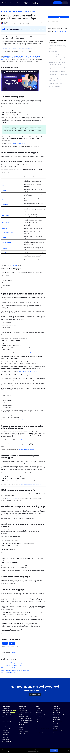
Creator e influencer (23, 722)
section (3, 180)
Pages (33, 11)
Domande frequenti (40, 714)
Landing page (5, 734)
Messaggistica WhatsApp (7, 726)
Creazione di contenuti (7, 719)
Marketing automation (7, 714)
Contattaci (13, 652)
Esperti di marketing (23, 731)
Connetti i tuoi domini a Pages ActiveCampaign (12, 663)
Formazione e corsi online (25, 718)
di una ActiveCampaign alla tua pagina (27, 352)
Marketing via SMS (6, 730)
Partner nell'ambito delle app (60, 714)
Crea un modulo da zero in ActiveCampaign (11, 665)
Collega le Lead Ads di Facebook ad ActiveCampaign (14, 667)
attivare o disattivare (12, 498)
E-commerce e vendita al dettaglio (25, 713)
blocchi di (15, 265)
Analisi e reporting (6, 721)
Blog (37, 719)
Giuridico (55, 733)
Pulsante (4, 209)
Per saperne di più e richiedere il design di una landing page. (17, 48)
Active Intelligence (6, 712)
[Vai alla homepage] (7, 2)
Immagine (4, 228)
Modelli (37, 721)
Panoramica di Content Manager (9, 672)
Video (3, 259)
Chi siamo (55, 728)
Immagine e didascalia (7, 232)
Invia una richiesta (35, 694)
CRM (3, 716)
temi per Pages (12, 287)
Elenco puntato (5, 252)
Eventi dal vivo (39, 717)
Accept (54, 750)
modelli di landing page (19, 143)
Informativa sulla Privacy (58, 730)
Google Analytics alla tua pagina (26, 449)
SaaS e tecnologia (23, 710)
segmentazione (5, 732)
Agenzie (21, 729)
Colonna (4, 190)
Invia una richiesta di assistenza (43, 728)
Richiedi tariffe (56, 719)
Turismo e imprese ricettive (25, 720)
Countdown (4, 248)
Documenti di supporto (41, 726)
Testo (3, 199)
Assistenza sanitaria (23, 716)
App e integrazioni (6, 739)
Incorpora (4, 256)
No (12, 643)
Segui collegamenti (6, 242)
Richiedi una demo (57, 721)
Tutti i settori (22, 724)
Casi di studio (39, 710)
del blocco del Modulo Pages (18, 420)
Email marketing (6, 728)
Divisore (4, 237)
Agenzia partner (56, 710)
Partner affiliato (56, 712)
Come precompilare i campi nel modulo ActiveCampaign (15, 670)
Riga (3, 185)
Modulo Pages (5, 222)
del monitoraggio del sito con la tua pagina (27, 439)
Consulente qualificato (7, 741)
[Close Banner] (68, 750)
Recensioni (38, 712)
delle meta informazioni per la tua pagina (31, 484)
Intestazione (5, 204)
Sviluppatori (22, 733)
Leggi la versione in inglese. (60, 31)
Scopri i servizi (39, 733)
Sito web (27, 11)
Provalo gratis (58, 17)
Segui (42, 22)
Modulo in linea (5, 215)
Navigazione (5, 194)
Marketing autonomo (7, 710)
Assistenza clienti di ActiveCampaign (12, 11)
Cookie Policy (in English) (33, 751)
